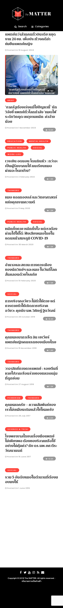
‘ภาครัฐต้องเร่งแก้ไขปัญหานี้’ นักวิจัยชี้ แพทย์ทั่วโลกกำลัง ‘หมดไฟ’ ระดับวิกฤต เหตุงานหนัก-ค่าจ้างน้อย (31, 114)
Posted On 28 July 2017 (18, 415)
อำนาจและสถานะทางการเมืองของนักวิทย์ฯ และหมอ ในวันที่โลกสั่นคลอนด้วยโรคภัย (31, 269)
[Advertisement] (31, 529)
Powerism (14, 398)
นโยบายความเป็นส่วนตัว (31, 581)
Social (37, 147)
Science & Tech (18, 429)
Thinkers (13, 190)
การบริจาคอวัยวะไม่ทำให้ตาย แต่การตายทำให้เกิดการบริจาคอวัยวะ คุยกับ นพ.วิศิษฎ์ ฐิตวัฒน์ (30, 306)
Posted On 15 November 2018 (21, 348)
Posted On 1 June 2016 (18, 488)
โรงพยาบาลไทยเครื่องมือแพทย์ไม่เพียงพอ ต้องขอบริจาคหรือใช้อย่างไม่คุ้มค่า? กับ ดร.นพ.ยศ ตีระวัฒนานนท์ (31, 443)
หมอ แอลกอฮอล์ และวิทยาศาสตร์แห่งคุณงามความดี (31, 199)
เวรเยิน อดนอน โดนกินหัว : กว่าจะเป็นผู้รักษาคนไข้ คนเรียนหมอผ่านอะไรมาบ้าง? (31, 166)
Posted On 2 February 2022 (21, 176)
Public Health (17, 147)
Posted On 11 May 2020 (18, 208)
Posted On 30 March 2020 (20, 244)
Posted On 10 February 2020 (21, 280)
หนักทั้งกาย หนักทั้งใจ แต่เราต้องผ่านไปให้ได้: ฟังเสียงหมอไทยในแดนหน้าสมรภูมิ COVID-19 (31, 233)
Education (15, 141)
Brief (11, 100)
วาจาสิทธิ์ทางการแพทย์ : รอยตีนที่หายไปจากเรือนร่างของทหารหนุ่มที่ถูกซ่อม (31, 373)
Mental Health (38, 141)
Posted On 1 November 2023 (21, 127)
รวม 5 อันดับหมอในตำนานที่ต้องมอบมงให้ (31, 479)
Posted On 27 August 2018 (20, 384)
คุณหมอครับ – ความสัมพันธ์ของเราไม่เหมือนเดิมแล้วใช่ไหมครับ (30, 407)
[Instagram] (33, 572)
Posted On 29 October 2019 (21, 316)
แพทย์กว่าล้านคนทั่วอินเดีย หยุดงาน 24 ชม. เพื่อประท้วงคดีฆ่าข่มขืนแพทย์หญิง (30, 39)
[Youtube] (29, 572)
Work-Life (14, 154)
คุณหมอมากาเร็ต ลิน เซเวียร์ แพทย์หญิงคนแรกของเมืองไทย (30, 339)
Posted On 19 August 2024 (20, 50)
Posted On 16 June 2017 (19, 456)
